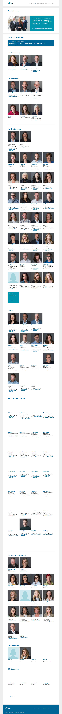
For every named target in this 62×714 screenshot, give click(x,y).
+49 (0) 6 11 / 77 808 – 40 (37, 286)
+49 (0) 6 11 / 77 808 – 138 (37, 475)
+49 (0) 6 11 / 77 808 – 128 (13, 514)
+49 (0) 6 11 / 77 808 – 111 (49, 435)
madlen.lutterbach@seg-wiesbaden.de (36, 477)
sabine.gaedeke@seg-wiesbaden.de (24, 189)
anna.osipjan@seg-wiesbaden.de (25, 495)
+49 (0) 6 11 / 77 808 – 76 (37, 494)
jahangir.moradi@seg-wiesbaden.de (36, 230)
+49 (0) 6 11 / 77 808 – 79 (13, 268)
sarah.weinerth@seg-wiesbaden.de (24, 120)
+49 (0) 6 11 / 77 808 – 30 (25, 118)
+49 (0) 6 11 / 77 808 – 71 (37, 119)
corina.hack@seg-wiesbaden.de (49, 350)
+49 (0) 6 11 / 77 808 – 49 (13, 369)
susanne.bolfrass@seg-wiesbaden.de (48, 269)
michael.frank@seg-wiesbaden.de (13, 96)
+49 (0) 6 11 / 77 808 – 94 (49, 267)
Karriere (49, 3)
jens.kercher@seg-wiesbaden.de (49, 208)
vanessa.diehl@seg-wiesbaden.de (37, 120)
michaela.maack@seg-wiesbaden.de (12, 331)
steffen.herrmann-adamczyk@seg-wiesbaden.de (14, 209)
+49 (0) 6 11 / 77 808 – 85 (37, 388)
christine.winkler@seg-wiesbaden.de (12, 289)
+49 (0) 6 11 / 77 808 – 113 (49, 474)
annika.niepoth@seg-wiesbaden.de (36, 369)
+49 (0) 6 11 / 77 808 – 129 (13, 475)
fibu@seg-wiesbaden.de (12, 571)
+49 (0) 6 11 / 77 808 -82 (37, 349)
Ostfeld (19, 43)
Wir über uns (31, 3)
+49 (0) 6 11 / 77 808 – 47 (37, 455)
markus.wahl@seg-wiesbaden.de (37, 514)
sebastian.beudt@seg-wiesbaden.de (36, 169)
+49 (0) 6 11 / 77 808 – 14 (49, 187)
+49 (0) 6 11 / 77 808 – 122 (37, 367)
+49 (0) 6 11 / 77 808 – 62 (49, 416)
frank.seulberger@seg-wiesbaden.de (48, 495)
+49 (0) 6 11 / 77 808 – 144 (25, 388)
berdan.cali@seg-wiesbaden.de (36, 534)
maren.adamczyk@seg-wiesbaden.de (12, 169)
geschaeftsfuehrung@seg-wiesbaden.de (12, 70)
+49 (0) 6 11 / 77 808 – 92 (13, 187)
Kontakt (53, 3)
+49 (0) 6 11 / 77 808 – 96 (13, 415)
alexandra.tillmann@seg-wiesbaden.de (48, 250)
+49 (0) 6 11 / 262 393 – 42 (37, 95)
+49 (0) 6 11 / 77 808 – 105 (25, 209)
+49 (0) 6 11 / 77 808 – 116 (37, 435)
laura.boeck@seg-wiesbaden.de (49, 417)
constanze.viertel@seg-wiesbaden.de (24, 515)
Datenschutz (50, 708)
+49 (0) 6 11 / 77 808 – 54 (13, 534)
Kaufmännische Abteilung (39, 43)
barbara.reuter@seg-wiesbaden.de (12, 250)
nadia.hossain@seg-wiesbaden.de (25, 210)
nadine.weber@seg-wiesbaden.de (49, 287)
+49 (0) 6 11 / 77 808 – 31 (13, 95)
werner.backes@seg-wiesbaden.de (36, 330)
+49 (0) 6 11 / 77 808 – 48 (25, 417)
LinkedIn (34, 708)
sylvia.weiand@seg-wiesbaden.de (25, 147)
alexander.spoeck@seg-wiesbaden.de (12, 391)
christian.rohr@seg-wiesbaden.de (25, 418)
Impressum (44, 708)
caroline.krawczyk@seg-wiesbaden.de (12, 229)
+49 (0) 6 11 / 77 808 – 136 (13, 434)
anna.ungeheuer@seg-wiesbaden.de (12, 516)
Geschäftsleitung (20, 41)
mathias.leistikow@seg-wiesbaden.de (24, 230)
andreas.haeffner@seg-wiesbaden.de (12, 150)
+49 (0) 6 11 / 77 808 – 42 (13, 227)
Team (35, 3)
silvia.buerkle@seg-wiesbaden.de (25, 287)
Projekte (46, 3)
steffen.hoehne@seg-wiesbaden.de (24, 476)
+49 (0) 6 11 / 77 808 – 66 (25, 146)
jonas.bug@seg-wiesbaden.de (25, 350)
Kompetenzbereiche (40, 3)
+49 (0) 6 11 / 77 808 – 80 (25, 95)
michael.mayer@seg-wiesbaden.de (48, 476)
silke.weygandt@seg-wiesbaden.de (48, 370)
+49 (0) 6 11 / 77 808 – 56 (25, 434)
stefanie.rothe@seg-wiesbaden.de (25, 249)
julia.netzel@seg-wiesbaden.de (49, 228)
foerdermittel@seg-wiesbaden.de (25, 621)
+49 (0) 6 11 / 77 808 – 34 (13, 329)
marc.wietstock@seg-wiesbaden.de (24, 269)
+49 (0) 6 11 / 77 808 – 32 (37, 328)
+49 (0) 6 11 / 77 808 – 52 (25, 286)
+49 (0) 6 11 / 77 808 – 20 (13, 118)
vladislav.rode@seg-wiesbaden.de (37, 495)
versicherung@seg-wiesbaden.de (49, 621)
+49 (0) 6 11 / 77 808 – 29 (13, 148)
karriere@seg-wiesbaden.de (13, 661)
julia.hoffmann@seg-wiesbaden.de (12, 417)
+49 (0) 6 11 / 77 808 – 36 (25, 187)
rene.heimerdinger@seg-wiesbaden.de (12, 477)
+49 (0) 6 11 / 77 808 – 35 (49, 227)
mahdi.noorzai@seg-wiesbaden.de (48, 534)
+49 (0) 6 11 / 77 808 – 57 (13, 248)
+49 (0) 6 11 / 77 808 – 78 (25, 455)
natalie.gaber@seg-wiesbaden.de (49, 456)
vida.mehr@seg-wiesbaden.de (37, 389)
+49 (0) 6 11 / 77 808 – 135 (25, 228)
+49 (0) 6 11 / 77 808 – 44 (37, 513)
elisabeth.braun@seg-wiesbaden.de (48, 436)
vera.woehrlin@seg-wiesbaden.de (14, 535)
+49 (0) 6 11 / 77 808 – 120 (49, 286)
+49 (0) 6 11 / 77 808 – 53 (25, 513)
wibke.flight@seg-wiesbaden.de (37, 456)
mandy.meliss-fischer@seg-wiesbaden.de (13, 496)
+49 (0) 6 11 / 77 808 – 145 (25, 494)
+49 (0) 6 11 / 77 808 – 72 (25, 329)
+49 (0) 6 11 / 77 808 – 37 (37, 248)
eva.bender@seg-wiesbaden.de (13, 349)
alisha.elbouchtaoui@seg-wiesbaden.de (24, 457)
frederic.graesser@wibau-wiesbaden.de (36, 98)
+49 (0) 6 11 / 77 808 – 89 (13, 494)
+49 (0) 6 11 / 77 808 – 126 (37, 187)
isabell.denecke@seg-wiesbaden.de (12, 189)
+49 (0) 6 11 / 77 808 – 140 (37, 207)
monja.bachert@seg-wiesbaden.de (24, 169)
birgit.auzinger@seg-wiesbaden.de (36, 269)
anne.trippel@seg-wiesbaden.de (37, 416)
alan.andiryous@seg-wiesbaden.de (24, 436)
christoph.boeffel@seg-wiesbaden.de (36, 351)
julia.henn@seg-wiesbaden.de (49, 188)
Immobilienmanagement (27, 43)
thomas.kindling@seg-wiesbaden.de (36, 209)
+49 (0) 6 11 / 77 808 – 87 (25, 248)
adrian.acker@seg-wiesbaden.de (13, 435)
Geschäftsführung (12, 41)
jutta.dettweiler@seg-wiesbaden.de (12, 457)
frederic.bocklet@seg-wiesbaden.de (24, 390)
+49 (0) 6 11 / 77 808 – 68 (37, 266)
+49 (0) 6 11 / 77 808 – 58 (49, 207)
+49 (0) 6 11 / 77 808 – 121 (49, 514)
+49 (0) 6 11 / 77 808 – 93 (37, 228)
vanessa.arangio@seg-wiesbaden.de (36, 437)
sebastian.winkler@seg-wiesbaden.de (48, 516)
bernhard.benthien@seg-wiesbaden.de (24, 331)
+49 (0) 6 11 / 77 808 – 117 (49, 248)
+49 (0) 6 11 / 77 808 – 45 (37, 415)
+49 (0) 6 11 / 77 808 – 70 (13, 207)
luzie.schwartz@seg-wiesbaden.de (36, 288)
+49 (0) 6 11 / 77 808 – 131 (13, 389)
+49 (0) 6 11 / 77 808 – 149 (13, 455)
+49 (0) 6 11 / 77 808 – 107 (25, 474)
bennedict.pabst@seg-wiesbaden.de (24, 535)
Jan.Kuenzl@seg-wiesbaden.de (25, 97)
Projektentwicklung (12, 43)
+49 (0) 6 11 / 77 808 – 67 (13, 287)
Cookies (55, 708)
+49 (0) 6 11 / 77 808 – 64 (49, 455)
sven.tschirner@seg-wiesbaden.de (14, 269)
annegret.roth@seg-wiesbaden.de (13, 119)
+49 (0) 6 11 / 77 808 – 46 (49, 349)
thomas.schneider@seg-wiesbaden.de (36, 250)
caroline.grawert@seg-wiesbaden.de (36, 189)
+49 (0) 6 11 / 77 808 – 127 (49, 493)
